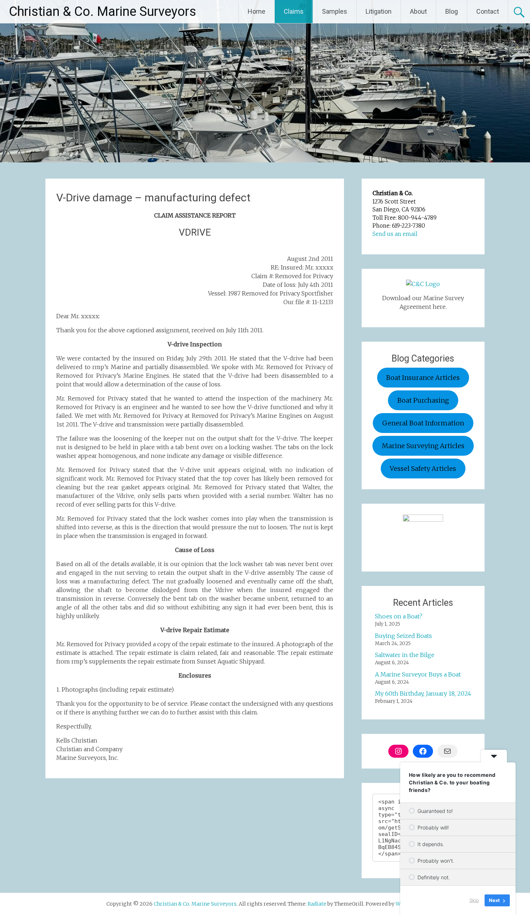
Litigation (379, 11)
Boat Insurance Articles (423, 377)
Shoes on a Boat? (398, 616)
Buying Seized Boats (403, 635)
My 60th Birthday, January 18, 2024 (423, 693)
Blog (451, 11)
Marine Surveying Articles (423, 446)
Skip (474, 900)
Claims (294, 11)
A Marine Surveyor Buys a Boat (418, 674)
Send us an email (395, 234)
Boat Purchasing (423, 400)
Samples (334, 11)
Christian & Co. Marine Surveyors (102, 11)
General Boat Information (423, 423)
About (418, 11)
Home (256, 11)
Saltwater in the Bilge (404, 654)
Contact (487, 11)
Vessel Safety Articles (423, 468)
